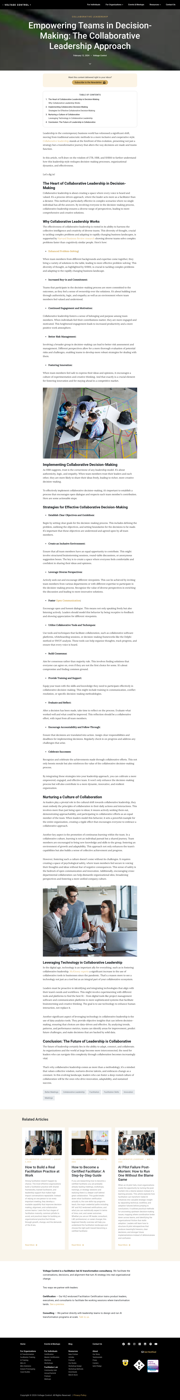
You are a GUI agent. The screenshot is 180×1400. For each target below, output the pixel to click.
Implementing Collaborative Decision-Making (68, 107)
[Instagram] (134, 1344)
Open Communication (68, 600)
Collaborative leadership (56, 141)
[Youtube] (156, 1344)
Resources (154, 4)
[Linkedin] (145, 1344)
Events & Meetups (136, 4)
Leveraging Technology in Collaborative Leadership (70, 118)
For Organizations (113, 4)
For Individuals (93, 4)
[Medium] (139, 1344)
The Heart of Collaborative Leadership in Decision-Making (73, 99)
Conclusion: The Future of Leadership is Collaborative (72, 122)
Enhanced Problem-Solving (63, 251)
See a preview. (57, 1304)
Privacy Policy (79, 1395)
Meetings (49, 1098)
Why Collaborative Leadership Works (64, 103)
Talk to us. (84, 1317)
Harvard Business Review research (76, 238)
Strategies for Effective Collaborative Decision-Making (71, 110)
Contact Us (170, 4)
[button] (28, 1351)
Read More (29, 1245)
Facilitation (94, 1092)
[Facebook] (129, 1344)
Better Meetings (51, 1092)
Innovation (128, 1092)
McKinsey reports (79, 971)
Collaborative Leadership (90, 17)
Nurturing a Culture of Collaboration (64, 114)
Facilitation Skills (111, 1092)
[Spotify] (150, 1344)
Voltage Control (100, 55)
